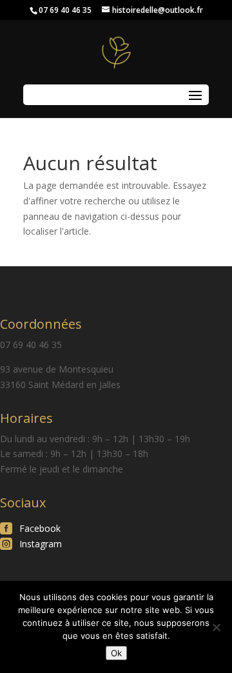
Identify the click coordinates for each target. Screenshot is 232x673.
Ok (116, 653)
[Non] (215, 627)
